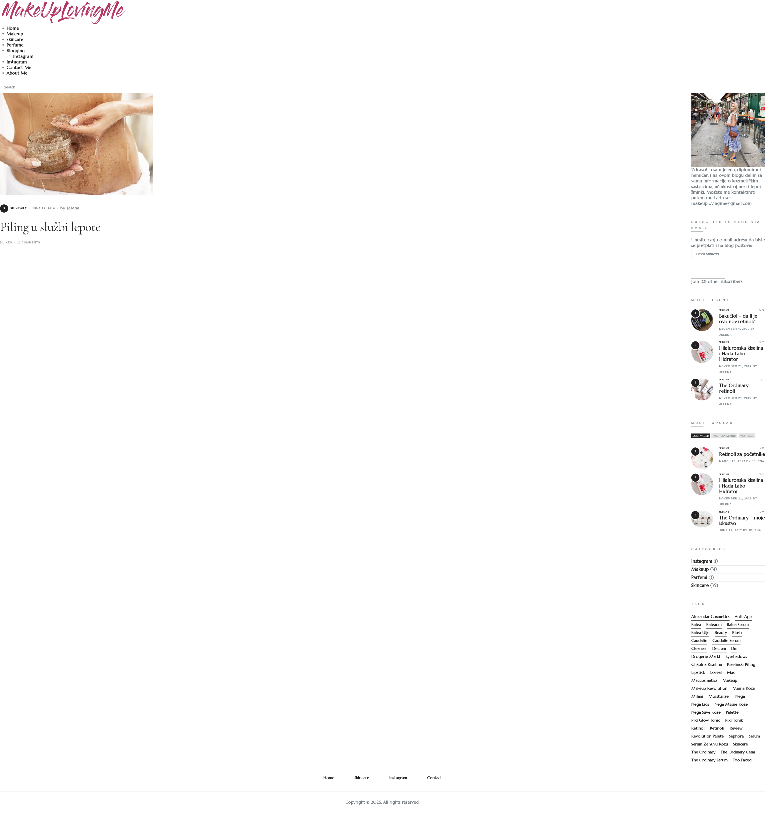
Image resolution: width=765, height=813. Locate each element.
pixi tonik (734, 720)
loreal (716, 672)
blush (737, 632)
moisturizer (719, 696)
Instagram (23, 56)
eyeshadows (736, 656)
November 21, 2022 (735, 366)
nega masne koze (731, 704)
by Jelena (69, 208)
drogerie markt (705, 656)
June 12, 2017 (730, 530)
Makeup (15, 33)
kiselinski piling (741, 664)
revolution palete (707, 736)
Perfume (15, 45)
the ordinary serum (709, 760)
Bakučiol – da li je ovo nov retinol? (738, 319)
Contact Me (19, 67)
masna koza (744, 688)
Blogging (16, 50)
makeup (730, 680)
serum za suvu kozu (709, 744)
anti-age (743, 616)
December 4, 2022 (734, 328)
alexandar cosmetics (710, 616)
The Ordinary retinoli (733, 388)
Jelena (725, 334)
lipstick (698, 672)
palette (732, 712)
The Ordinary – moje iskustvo (742, 520)
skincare (740, 744)
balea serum (738, 624)
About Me (17, 73)
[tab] (700, 435)
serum (754, 736)
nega (740, 696)
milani (697, 696)
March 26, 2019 (732, 461)
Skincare (15, 39)
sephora (736, 736)
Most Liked (747, 435)
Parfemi (699, 577)
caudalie (699, 640)
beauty (721, 632)
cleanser (699, 648)
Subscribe (708, 271)
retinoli (717, 728)
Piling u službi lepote (50, 227)
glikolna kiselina (706, 664)
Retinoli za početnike (742, 454)
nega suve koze (706, 712)
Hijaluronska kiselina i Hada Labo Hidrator (741, 353)
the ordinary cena (738, 752)
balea (696, 624)
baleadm (714, 624)
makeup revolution (709, 688)
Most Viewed (700, 435)
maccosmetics (704, 680)
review (736, 728)
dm (734, 648)
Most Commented (724, 435)
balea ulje (700, 632)
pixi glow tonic (705, 720)
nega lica (700, 704)
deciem (719, 648)
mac (731, 672)
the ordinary (703, 752)
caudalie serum (726, 640)
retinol (698, 728)
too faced (742, 760)
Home (13, 28)
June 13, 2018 (43, 208)
